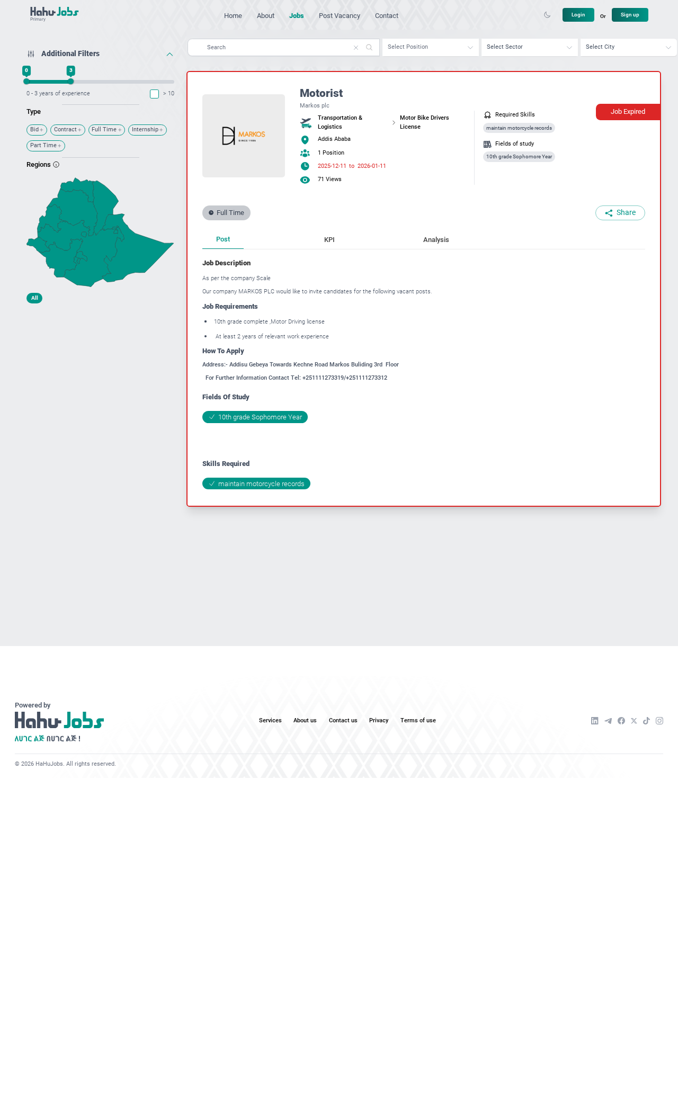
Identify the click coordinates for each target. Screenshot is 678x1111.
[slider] (27, 81)
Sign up (630, 14)
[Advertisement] (100, 374)
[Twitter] (634, 721)
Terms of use (418, 720)
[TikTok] (646, 720)
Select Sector (505, 46)
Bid (34, 129)
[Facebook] (621, 720)
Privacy (378, 720)
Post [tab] (223, 239)
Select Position (408, 46)
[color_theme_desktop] (547, 15)
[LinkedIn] (595, 720)
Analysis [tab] (436, 240)
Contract (65, 129)
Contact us (343, 720)
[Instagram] (659, 720)
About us (305, 720)
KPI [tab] (329, 240)
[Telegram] (608, 721)
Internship (145, 129)
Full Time (104, 129)
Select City (600, 46)
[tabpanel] (423, 373)
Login (578, 14)
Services (270, 720)
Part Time (43, 145)
